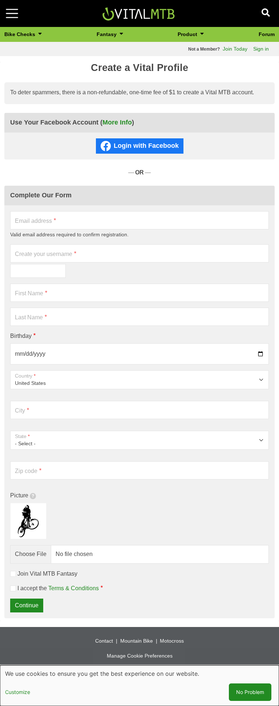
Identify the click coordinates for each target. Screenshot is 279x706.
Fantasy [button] (107, 34)
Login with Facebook (146, 145)
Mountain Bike (136, 641)
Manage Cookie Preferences (140, 656)
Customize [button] (17, 692)
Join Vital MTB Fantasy (47, 574)
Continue (27, 605)
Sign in (261, 49)
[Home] (138, 13)
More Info (117, 122)
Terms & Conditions (73, 588)
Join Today (235, 49)
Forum (267, 34)
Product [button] (188, 34)
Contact (104, 641)
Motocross (172, 641)
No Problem (250, 692)
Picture (19, 495)
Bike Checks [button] (20, 34)
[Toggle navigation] (12, 13)
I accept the (58, 588)
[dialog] (139, 685)
